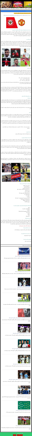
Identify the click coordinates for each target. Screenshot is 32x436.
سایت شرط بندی (22, 8)
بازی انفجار (26, 8)
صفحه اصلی (29, 8)
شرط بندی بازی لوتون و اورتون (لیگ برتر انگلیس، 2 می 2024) (22, 256)
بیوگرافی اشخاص (12, 8)
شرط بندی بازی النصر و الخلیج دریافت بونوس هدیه (24, 302)
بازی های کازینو (17, 8)
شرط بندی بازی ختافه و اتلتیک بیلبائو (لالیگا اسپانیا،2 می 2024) (22, 271)
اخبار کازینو (2, 8)
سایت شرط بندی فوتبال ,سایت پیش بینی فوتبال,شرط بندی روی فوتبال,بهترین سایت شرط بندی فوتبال (16, 15)
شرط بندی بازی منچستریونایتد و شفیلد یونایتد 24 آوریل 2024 (23, 425)
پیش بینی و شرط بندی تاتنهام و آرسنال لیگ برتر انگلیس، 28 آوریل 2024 (21, 333)
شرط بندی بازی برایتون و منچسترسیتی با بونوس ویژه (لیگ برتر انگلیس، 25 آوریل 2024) (19, 379)
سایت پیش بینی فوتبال (7, 8)
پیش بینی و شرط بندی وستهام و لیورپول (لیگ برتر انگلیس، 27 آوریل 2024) (21, 348)
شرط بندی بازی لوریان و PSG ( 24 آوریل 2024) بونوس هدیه (23, 410)
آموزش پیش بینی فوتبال (25, 245)
